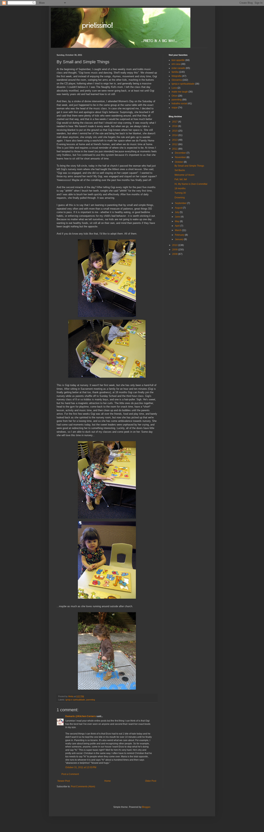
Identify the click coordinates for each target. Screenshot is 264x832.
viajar (174, 107)
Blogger (146, 807)
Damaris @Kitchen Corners (80, 716)
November (181, 157)
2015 (175, 130)
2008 (175, 254)
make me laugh (180, 91)
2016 (175, 126)
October (179, 162)
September (181, 203)
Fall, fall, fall (181, 179)
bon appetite (178, 60)
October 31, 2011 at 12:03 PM (80, 767)
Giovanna (177, 80)
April (177, 225)
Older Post (150, 781)
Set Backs (180, 170)
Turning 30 (180, 193)
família (175, 72)
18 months (180, 188)
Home (107, 781)
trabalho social (179, 103)
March (178, 230)
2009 (175, 249)
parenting (90, 699)
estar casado (178, 68)
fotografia (176, 76)
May (177, 221)
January (179, 239)
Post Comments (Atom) (83, 786)
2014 (175, 135)
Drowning (180, 197)
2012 (175, 144)
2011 (175, 148)
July (177, 212)
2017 (175, 121)
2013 (175, 140)
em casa (176, 64)
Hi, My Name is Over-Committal (191, 184)
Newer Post (64, 781)
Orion (174, 95)
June (178, 216)
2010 (175, 245)
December (181, 153)
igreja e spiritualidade (75, 699)
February (180, 235)
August (179, 207)
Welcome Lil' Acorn (184, 175)
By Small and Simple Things (189, 165)
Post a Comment (70, 774)
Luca (174, 87)
